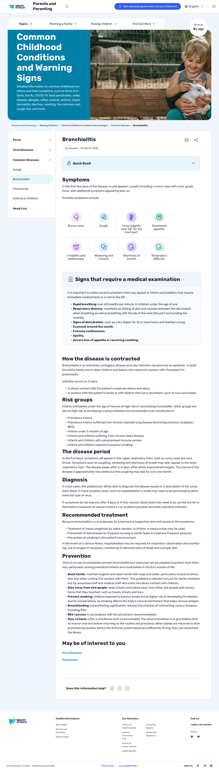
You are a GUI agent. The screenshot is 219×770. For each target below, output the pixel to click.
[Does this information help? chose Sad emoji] (127, 688)
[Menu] (214, 6)
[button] (71, 148)
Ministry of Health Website (129, 726)
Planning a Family (60, 24)
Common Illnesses (26, 160)
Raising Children (101, 24)
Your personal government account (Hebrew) (150, 6)
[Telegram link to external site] (204, 765)
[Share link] (196, 139)
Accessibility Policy (128, 766)
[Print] (186, 139)
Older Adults (61, 725)
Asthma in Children (25, 198)
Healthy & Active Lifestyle (129, 745)
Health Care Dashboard (151, 734)
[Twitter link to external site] (211, 765)
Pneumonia (20, 189)
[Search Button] (67, 6)
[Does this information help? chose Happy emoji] (112, 688)
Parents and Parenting (44, 6)
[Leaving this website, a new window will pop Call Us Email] (198, 736)
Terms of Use (107, 766)
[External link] (17, 721)
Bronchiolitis (21, 179)
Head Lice (20, 208)
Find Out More (142, 24)
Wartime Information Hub (127, 735)
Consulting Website (151, 726)
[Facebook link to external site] (198, 765)
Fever (17, 140)
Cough (17, 169)
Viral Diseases (23, 150)
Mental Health (62, 737)
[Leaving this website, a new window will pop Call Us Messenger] (192, 736)
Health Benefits (129, 751)
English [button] (194, 6)
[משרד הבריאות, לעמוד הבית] (18, 6)
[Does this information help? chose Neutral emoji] (119, 688)
